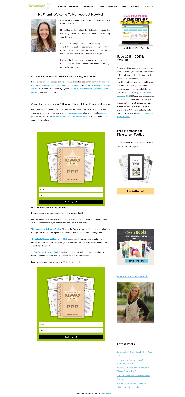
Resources (135, 6)
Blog (124, 6)
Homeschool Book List (108, 6)
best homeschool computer (63, 116)
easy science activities (72, 113)
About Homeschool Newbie (132, 276)
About (148, 6)
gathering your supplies (69, 85)
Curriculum (88, 6)
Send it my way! (71, 202)
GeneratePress (107, 393)
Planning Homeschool (68, 6)
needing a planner (83, 116)
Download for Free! (135, 191)
